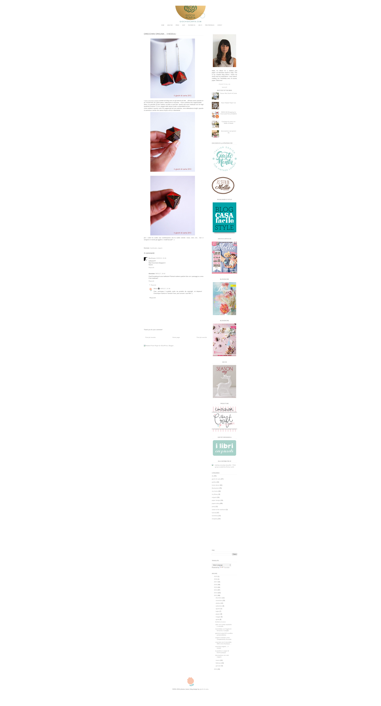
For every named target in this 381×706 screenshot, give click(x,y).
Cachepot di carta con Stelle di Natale (228, 122)
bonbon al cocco (220, 622)
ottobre (218, 603)
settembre (219, 606)
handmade (153, 248)
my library (215, 494)
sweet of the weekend (219, 509)
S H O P (224, 87)
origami (160, 248)
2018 (216, 579)
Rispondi (151, 267)
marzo (218, 660)
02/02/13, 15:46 (161, 258)
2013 (216, 593)
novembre (219, 600)
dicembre (219, 598)
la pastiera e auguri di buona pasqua (222, 651)
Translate (226, 567)
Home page (176, 337)
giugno (218, 614)
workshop (215, 515)
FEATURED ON (191, 25)
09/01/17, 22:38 (165, 288)
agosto (218, 608)
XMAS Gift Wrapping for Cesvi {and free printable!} (228, 113)
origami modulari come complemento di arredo (223, 638)
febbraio (218, 663)
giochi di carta (216, 479)
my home (215, 491)
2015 (216, 587)
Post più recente (150, 337)
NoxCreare (152, 258)
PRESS (177, 25)
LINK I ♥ (200, 25)
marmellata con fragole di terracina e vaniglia (223, 629)
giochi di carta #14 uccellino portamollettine (224, 634)
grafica (214, 482)
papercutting (216, 503)
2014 (216, 590)
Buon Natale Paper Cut (228, 103)
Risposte (153, 285)
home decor (215, 485)
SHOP (183, 25)
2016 (216, 584)
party (213, 506)
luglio (217, 611)
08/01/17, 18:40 (160, 273)
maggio (218, 617)
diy (213, 476)
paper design (216, 500)
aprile (218, 619)
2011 (215, 669)
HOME (162, 25)
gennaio (218, 666)
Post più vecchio (202, 337)
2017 (216, 582)
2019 (216, 576)
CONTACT (219, 25)
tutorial (214, 512)
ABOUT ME (170, 25)
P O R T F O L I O (224, 84)
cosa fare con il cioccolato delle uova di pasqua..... (223, 643)
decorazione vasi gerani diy (228, 131)
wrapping (215, 518)
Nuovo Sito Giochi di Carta (228, 93)
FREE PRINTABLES (209, 25)
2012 (216, 595)
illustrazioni (215, 488)
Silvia (155, 288)
